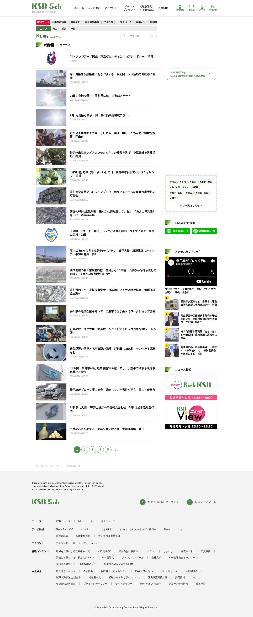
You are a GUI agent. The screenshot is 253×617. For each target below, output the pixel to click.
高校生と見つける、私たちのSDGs (75, 557)
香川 (64, 28)
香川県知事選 (92, 22)
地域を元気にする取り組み (147, 8)
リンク (196, 577)
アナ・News (90, 543)
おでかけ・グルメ (180, 187)
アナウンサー (112, 8)
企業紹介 (163, 8)
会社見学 (156, 557)
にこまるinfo (105, 529)
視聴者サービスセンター (114, 571)
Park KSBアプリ (87, 563)
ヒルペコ (86, 529)
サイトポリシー (123, 583)
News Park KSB (64, 529)
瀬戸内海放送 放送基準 (68, 577)
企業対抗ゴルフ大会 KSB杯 (118, 563)
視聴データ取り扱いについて (124, 577)
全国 (73, 28)
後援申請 (200, 583)
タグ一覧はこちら (189, 205)
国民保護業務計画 (157, 577)
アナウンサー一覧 (65, 543)
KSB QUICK (104, 551)
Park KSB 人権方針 (150, 583)
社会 (194, 182)
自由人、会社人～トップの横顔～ (138, 529)
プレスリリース (169, 571)
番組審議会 (192, 571)
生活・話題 (206, 182)
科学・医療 (177, 193)
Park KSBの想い (144, 571)
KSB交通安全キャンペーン (183, 557)
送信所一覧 (95, 577)
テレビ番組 (94, 8)
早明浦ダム (156, 22)
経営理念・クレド (65, 571)
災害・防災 (203, 193)
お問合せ (213, 10)
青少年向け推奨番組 (109, 535)
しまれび (168, 551)
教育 (190, 193)
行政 (196, 187)
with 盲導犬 (108, 557)
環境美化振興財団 (65, 583)
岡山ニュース (85, 521)
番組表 (191, 10)
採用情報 (180, 10)
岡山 (54, 28)
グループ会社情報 (178, 583)
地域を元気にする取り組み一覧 (73, 551)
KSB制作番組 (83, 535)
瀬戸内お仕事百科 (128, 551)
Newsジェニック (173, 529)
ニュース (79, 8)
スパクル (150, 551)
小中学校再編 (59, 22)
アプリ (202, 10)
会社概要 (88, 571)
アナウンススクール (133, 557)
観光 (174, 198)
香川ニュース (108, 521)
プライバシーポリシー (95, 583)
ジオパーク (126, 22)
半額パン (141, 22)
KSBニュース (63, 521)
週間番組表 (62, 535)
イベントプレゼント (129, 8)
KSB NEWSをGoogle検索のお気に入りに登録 (187, 74)
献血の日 (76, 22)
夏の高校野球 (63, 563)
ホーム (39, 466)
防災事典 (205, 551)
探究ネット (187, 551)
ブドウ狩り (109, 22)
